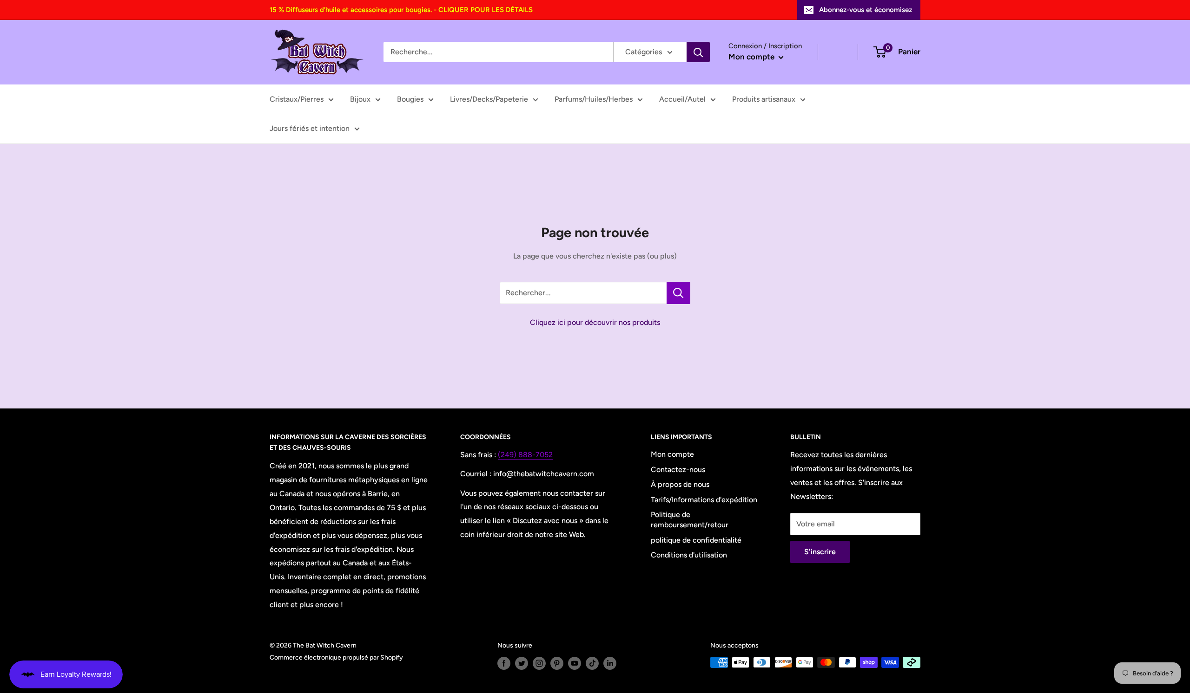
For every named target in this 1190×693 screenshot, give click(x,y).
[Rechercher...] (678, 293)
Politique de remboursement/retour (689, 519)
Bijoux (360, 99)
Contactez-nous (678, 469)
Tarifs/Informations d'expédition (704, 499)
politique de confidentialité (696, 540)
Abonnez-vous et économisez (865, 10)
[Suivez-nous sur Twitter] (521, 663)
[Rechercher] (698, 52)
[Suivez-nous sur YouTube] (574, 663)
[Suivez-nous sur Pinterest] (556, 663)
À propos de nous (680, 484)
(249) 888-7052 (525, 454)
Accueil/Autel (682, 99)
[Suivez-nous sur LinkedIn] (609, 663)
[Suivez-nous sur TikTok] (592, 663)
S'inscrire (820, 551)
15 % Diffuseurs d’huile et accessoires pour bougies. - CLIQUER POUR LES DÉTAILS (401, 10)
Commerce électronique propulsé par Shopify (336, 657)
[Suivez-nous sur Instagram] (539, 663)
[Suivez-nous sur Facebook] (503, 663)
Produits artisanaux (763, 99)
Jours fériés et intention (310, 128)
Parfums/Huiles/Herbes (594, 99)
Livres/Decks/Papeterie (489, 99)
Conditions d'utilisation (689, 555)
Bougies (410, 99)
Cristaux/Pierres (297, 99)
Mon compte (752, 56)
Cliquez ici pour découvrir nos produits (595, 322)
